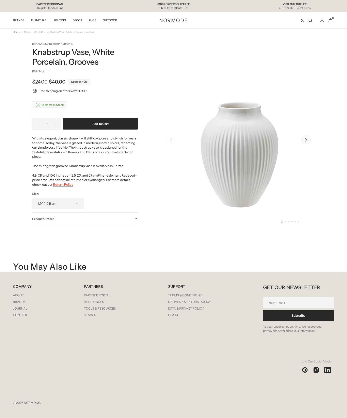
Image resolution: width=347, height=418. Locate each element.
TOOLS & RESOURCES (100, 308)
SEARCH (90, 315)
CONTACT (20, 315)
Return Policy (63, 184)
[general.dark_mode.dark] (302, 20)
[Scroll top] (342, 413)
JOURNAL (20, 308)
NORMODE (32, 403)
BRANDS (19, 302)
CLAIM (173, 315)
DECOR (38, 31)
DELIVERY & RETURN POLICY (189, 302)
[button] (310, 20)
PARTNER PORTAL (97, 295)
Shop (27, 31)
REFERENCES (94, 302)
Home (16, 31)
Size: (35, 194)
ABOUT (18, 295)
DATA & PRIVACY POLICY (186, 308)
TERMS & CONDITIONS (185, 295)
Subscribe (298, 315)
